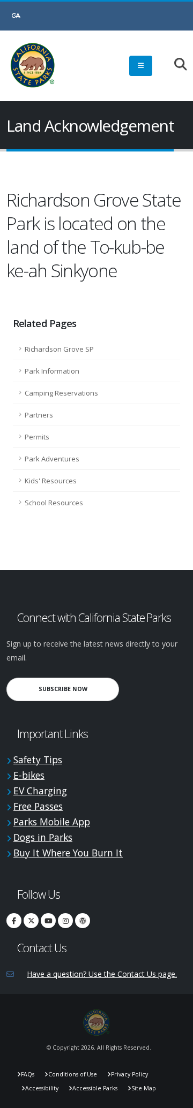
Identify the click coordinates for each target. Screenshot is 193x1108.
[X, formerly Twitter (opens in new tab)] (31, 920)
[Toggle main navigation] (140, 66)
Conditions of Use (72, 1074)
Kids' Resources (51, 480)
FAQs (27, 1074)
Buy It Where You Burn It (68, 852)
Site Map (143, 1088)
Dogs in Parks (42, 837)
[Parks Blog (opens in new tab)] (82, 920)
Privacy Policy (129, 1074)
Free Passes (38, 806)
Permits (37, 437)
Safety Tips (37, 759)
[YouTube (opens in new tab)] (48, 920)
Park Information (52, 371)
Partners (39, 415)
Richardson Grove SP (59, 349)
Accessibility (41, 1088)
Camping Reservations (61, 393)
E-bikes (28, 775)
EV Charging (40, 790)
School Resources (54, 502)
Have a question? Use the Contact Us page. (102, 974)
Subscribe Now (79, 689)
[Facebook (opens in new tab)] (13, 920)
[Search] (175, 65)
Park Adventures (52, 459)
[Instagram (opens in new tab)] (65, 920)
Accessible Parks (94, 1088)
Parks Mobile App (51, 821)
